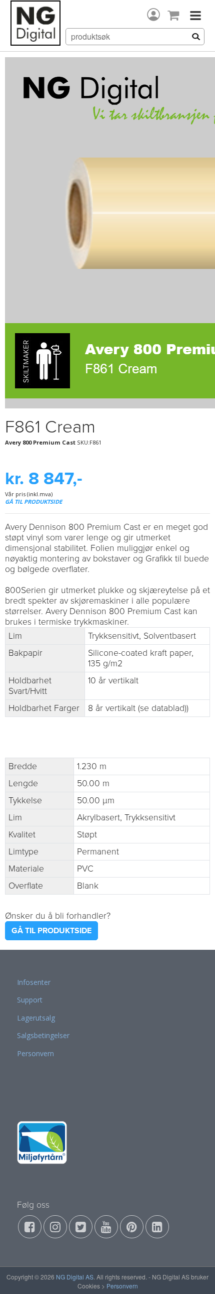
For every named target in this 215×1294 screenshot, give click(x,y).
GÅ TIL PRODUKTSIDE (33, 501)
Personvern (35, 1053)
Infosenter (33, 982)
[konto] (153, 14)
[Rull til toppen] (194, 1273)
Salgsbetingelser (43, 1035)
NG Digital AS (75, 1276)
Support (29, 999)
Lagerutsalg (36, 1018)
